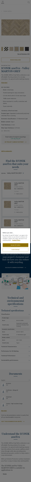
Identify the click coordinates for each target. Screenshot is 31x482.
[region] (15, 241)
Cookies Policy (16, 240)
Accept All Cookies (15, 245)
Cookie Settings (16, 249)
